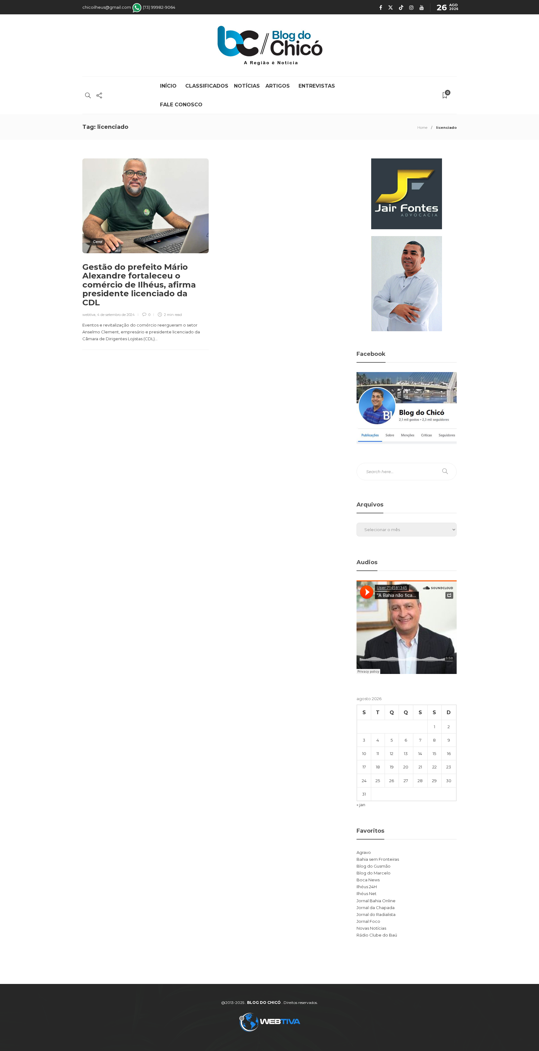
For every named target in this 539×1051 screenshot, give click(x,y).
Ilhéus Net (366, 893)
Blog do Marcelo (374, 872)
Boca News (368, 879)
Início (170, 86)
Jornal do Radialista (376, 914)
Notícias (247, 86)
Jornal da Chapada (376, 907)
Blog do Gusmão (374, 866)
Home (422, 127)
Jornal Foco (368, 921)
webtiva (88, 314)
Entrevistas (317, 86)
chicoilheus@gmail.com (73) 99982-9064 (128, 7)
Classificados (206, 86)
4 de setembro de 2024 (116, 314)
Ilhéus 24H (367, 886)
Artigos (279, 86)
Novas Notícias (371, 928)
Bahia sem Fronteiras (378, 859)
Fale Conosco (181, 105)
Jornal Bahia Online (376, 900)
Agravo (364, 852)
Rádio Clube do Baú (377, 934)
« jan (361, 804)
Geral (97, 242)
